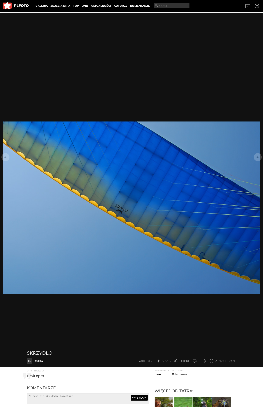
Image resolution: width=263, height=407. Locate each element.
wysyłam (139, 397)
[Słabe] (194, 361)
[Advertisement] (131, 38)
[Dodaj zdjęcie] (247, 6)
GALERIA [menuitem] (41, 6)
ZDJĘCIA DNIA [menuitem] (60, 6)
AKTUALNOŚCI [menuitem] (101, 6)
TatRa (39, 361)
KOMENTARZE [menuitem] (140, 6)
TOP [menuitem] (76, 6)
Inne (158, 374)
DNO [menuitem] (85, 6)
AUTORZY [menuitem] (120, 6)
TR (29, 361)
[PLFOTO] (15, 5)
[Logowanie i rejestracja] (257, 6)
